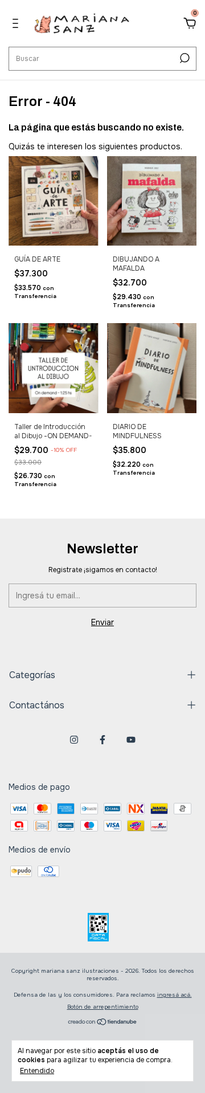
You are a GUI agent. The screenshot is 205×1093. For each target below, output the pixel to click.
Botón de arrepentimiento (102, 1006)
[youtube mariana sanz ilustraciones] (131, 739)
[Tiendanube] (102, 1023)
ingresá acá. (174, 994)
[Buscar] (184, 58)
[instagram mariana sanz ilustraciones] (74, 739)
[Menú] (17, 25)
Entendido (37, 1070)
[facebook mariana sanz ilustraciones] (102, 739)
